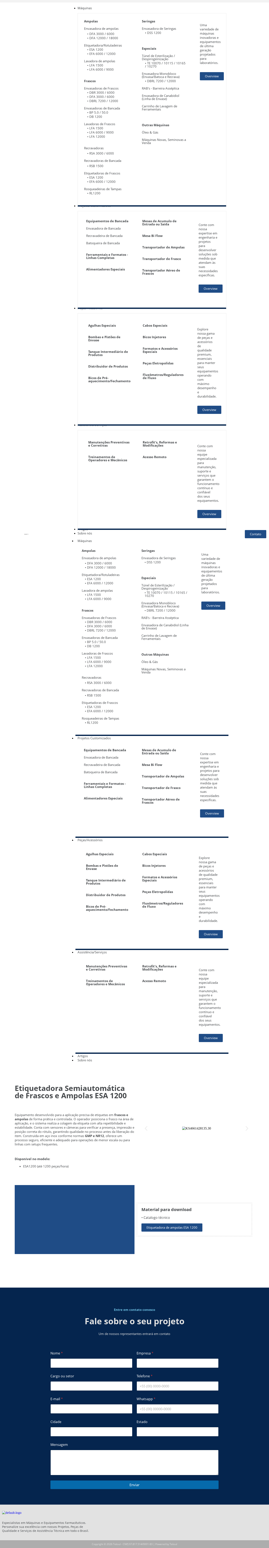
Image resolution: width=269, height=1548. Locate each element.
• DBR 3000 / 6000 (101, 92)
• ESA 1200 (95, 49)
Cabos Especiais (155, 325)
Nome (56, 1353)
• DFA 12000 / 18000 (102, 38)
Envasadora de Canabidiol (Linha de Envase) (160, 97)
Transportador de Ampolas (163, 247)
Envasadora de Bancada (103, 228)
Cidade (55, 1422)
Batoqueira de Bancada (103, 243)
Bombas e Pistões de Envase (104, 338)
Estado (142, 1422)
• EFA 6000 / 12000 (101, 54)
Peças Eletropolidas (158, 363)
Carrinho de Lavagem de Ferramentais (159, 107)
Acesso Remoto (154, 457)
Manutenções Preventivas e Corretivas (108, 443)
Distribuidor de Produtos (108, 366)
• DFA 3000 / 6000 (100, 34)
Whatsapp (146, 1399)
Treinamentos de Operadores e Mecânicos (107, 458)
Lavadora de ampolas (99, 61)
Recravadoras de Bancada (102, 161)
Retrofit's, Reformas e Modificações (160, 443)
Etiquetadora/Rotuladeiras (103, 45)
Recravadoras (94, 148)
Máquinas (85, 541)
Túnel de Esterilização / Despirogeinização (158, 57)
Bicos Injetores (154, 337)
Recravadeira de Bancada (104, 236)
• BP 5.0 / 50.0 (97, 112)
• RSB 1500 (95, 166)
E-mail (56, 1399)
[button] (146, 1128)
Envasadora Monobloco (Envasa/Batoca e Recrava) (160, 75)
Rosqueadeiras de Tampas (102, 189)
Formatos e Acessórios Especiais (160, 350)
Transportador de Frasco (161, 259)
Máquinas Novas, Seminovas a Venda (164, 141)
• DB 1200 (94, 116)
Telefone (145, 1376)
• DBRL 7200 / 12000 (102, 101)
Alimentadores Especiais (105, 269)
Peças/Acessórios (90, 840)
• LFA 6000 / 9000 (100, 69)
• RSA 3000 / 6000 (100, 153)
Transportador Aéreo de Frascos (161, 272)
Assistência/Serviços (92, 952)
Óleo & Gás (150, 132)
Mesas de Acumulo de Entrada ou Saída (159, 222)
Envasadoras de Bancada (102, 108)
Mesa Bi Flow (152, 236)
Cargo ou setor (62, 1376)
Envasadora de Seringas (159, 28)
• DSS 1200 (153, 33)
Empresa (145, 1353)
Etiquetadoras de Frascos (102, 173)
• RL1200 (93, 193)
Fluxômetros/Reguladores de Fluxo (163, 376)
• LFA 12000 (96, 136)
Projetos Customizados (94, 738)
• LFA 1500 (95, 65)
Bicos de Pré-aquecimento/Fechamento (109, 379)
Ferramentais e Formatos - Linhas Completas (107, 256)
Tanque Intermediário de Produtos (108, 353)
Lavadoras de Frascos (99, 124)
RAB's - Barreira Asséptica (160, 88)
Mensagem (59, 1445)
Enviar (134, 1484)
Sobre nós (85, 1060)
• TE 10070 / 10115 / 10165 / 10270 (165, 64)
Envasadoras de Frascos (101, 88)
